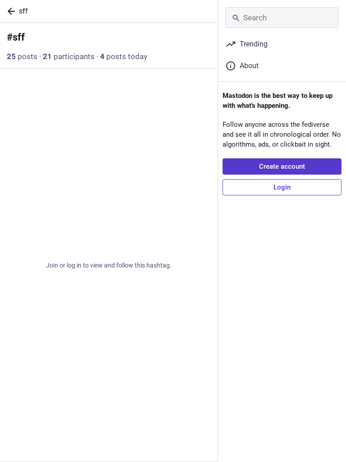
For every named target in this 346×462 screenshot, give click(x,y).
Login (282, 187)
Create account (282, 166)
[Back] (9, 11)
